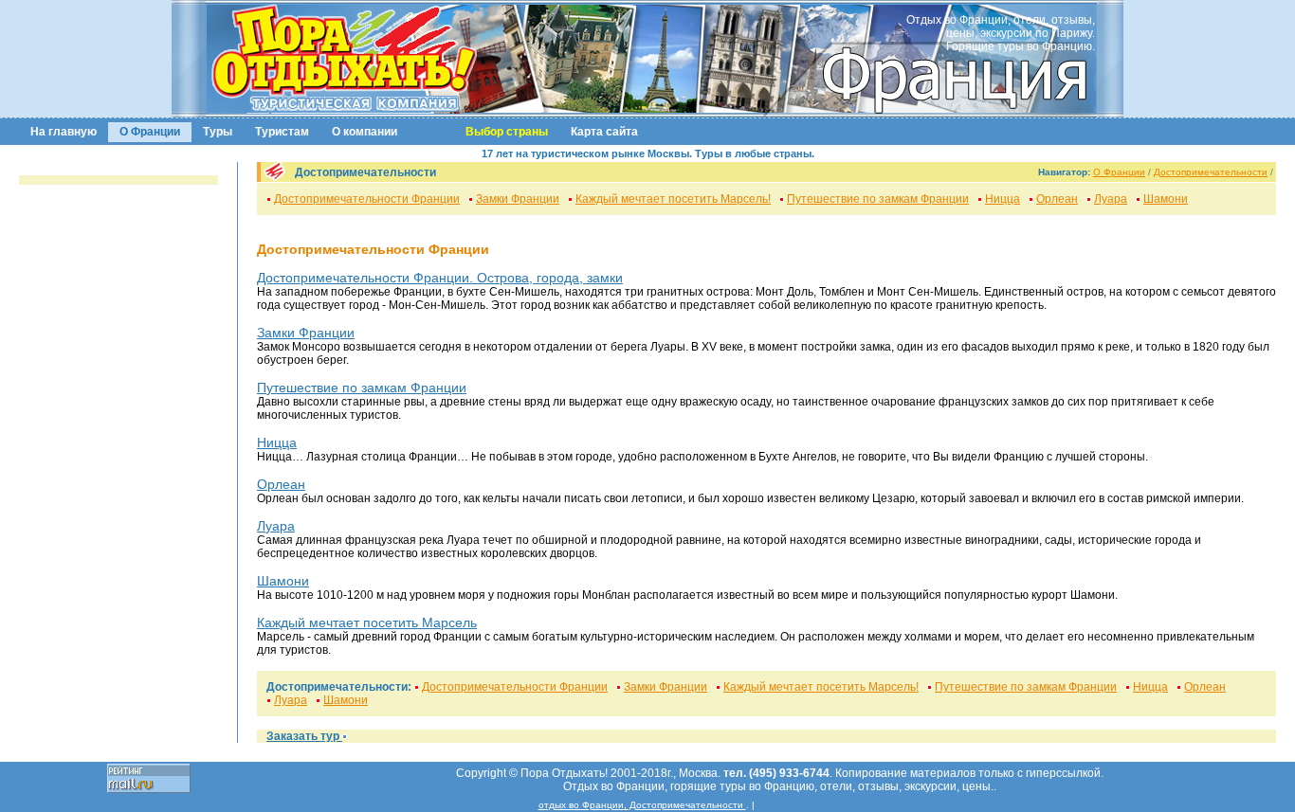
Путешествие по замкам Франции (878, 199)
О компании (364, 131)
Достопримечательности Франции (367, 199)
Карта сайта (604, 131)
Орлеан (1057, 199)
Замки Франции (517, 199)
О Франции (149, 131)
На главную (63, 131)
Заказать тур (304, 736)
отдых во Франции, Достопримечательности (642, 805)
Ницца (1002, 199)
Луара (1110, 199)
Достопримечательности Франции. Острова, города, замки (440, 277)
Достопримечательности (1211, 172)
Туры (217, 131)
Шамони (1165, 199)
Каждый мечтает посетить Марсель (367, 622)
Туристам (282, 131)
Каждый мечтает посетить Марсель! (673, 199)
